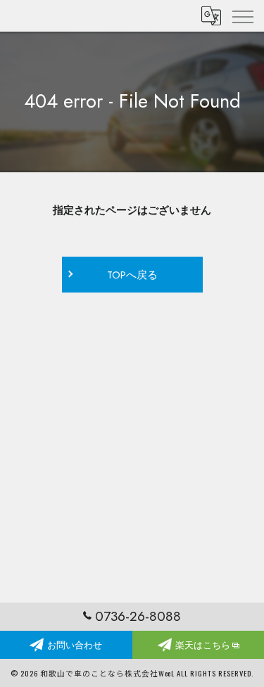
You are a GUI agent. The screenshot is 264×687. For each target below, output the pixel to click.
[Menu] (242, 15)
